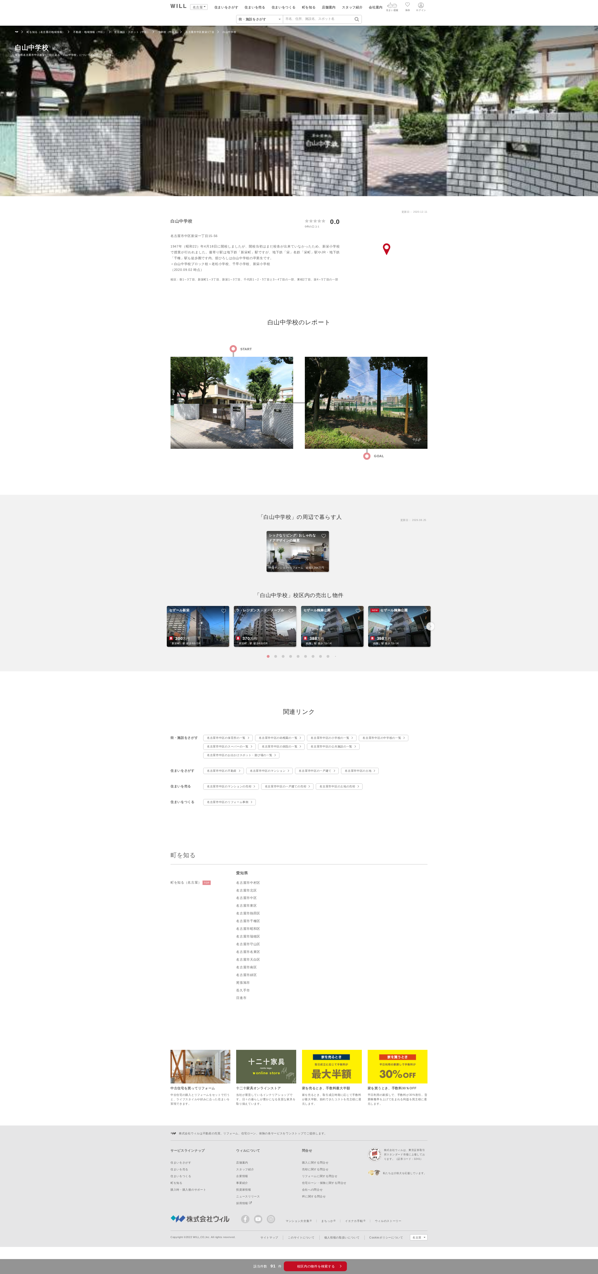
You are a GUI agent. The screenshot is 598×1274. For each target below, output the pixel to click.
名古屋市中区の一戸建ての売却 (285, 786)
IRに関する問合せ (314, 1196)
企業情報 (242, 1176)
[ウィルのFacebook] (246, 1220)
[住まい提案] (392, 6)
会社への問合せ (312, 1189)
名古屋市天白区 (248, 959)
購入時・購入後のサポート (188, 1189)
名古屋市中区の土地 (358, 770)
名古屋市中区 (246, 898)
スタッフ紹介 (352, 7)
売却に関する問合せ (315, 1169)
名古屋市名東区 (248, 952)
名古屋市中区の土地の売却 (337, 786)
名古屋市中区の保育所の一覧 (226, 738)
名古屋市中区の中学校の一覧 (382, 738)
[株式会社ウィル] (16, 32)
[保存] (407, 5)
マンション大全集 (298, 1221)
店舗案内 (329, 7)
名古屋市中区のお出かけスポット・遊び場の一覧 (239, 755)
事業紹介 (242, 1183)
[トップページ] (179, 7)
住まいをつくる (284, 7)
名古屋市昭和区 (248, 929)
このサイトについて (301, 1237)
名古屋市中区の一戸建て (315, 770)
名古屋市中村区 (248, 883)
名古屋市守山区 (248, 944)
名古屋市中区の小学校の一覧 (330, 738)
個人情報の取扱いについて (342, 1237)
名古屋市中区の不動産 (222, 770)
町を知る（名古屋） (190, 882)
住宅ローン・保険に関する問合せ (324, 1183)
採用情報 (242, 1203)
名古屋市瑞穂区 (248, 936)
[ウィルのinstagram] (271, 1219)
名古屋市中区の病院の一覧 (279, 746)
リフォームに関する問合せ (320, 1176)
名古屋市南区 (246, 967)
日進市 (241, 998)
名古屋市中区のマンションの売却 (229, 786)
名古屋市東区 (246, 905)
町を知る (309, 7)
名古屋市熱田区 (248, 913)
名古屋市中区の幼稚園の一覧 (278, 738)
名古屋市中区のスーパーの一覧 (228, 746)
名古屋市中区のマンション (267, 770)
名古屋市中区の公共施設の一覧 (331, 746)
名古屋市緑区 (246, 975)
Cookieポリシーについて (386, 1237)
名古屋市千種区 (248, 921)
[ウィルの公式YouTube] (259, 1220)
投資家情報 (243, 1189)
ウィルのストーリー (388, 1221)
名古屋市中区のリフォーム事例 (228, 802)
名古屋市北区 (246, 890)
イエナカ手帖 (354, 1221)
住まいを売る (255, 7)
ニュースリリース (248, 1196)
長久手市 (243, 990)
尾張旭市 (243, 982)
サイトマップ (269, 1237)
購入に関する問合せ (315, 1162)
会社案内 (376, 7)
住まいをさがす (226, 7)
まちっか (327, 1221)
